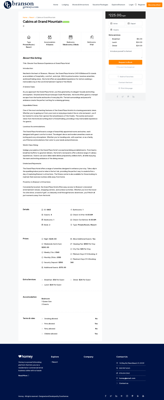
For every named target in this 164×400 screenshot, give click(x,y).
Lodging (65, 5)
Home (55, 5)
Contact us (123, 383)
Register (141, 5)
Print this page (127, 88)
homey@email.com (127, 378)
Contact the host (125, 82)
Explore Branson (118, 5)
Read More (23, 375)
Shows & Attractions (80, 5)
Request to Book (125, 62)
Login (131, 5)
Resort (55, 362)
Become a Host (154, 5)
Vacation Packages (100, 5)
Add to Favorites (126, 77)
